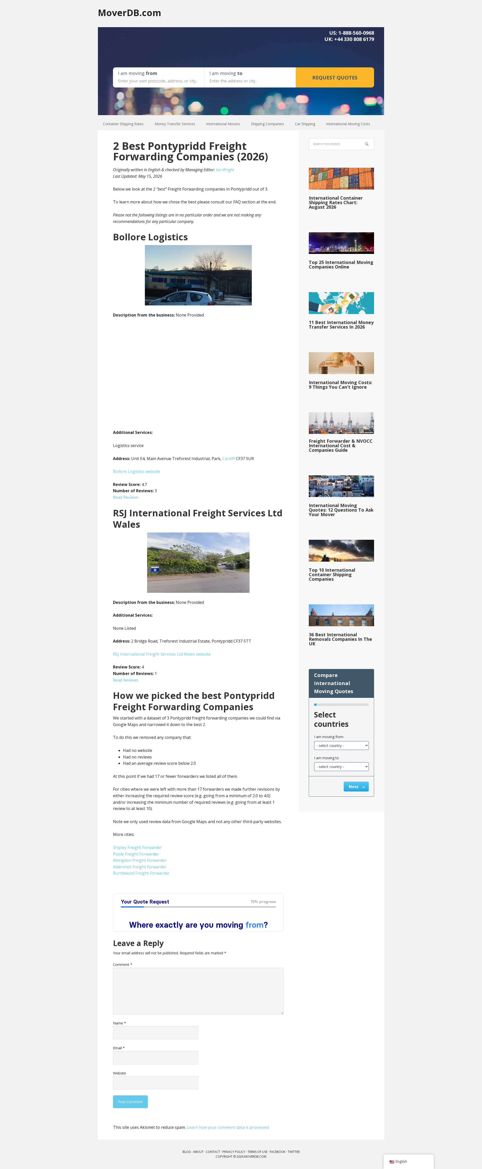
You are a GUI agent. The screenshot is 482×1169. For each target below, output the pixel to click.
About (198, 1152)
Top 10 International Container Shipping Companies (332, 574)
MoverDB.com (129, 12)
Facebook (277, 1152)
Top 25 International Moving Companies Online (341, 264)
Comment (122, 964)
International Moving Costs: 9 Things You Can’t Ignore (340, 384)
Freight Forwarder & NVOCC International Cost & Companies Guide (341, 445)
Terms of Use (257, 1152)
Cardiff (228, 458)
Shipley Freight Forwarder (137, 847)
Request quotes (334, 77)
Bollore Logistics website (136, 471)
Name (119, 1023)
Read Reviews (125, 497)
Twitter (294, 1152)
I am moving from (328, 736)
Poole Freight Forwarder (136, 854)
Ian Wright (225, 169)
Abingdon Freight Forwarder (139, 860)
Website (119, 1073)
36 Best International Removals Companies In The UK (340, 639)
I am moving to (326, 757)
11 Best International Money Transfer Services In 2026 (341, 324)
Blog (187, 1152)
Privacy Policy (233, 1152)
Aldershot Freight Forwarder (139, 867)
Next (354, 786)
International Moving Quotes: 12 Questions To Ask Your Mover (341, 509)
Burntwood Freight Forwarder (141, 873)
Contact (213, 1152)
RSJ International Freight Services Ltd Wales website (162, 654)
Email (119, 1048)
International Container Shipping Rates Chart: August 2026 (336, 202)
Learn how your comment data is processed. (228, 1127)
